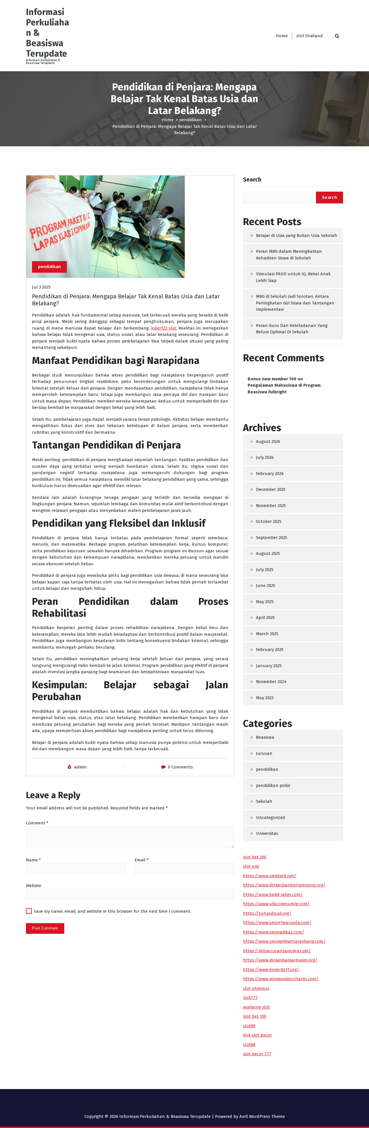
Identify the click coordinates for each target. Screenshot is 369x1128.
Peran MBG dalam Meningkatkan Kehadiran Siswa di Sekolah (289, 255)
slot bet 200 (254, 857)
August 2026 (268, 441)
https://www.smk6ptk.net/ (269, 875)
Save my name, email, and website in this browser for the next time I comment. (112, 911)
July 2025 (264, 569)
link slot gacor (257, 1035)
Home (282, 35)
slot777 (250, 997)
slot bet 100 (254, 1016)
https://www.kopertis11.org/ (271, 969)
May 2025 (265, 601)
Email (142, 860)
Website (33, 885)
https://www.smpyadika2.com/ (273, 932)
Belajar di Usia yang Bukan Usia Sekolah (296, 235)
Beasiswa (265, 737)
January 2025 (269, 665)
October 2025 (268, 521)
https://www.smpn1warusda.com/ (277, 922)
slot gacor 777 (257, 1053)
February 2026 (270, 473)
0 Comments (180, 767)
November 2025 (271, 505)
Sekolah (264, 801)
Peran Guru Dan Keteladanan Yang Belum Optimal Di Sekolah (291, 329)
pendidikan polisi (273, 785)
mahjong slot (256, 1007)
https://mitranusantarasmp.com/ (277, 950)
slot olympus (256, 988)
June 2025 (265, 585)
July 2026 (265, 457)
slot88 (249, 1025)
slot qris (251, 866)
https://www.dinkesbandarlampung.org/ (284, 885)
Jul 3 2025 (41, 287)
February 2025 (269, 649)
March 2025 (267, 633)
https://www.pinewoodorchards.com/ (281, 978)
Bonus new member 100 (272, 378)
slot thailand (309, 35)
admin (80, 767)
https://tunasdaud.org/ (267, 913)
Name (33, 860)
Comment (37, 823)
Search (252, 179)
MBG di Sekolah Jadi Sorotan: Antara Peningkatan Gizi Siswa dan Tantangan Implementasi (295, 303)
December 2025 (270, 489)
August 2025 (268, 553)
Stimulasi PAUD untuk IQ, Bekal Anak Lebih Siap (293, 277)
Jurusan (264, 753)
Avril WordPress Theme (262, 1116)
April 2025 (265, 617)
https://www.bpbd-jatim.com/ (273, 894)
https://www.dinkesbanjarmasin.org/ (280, 960)
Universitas (267, 833)
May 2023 (265, 697)
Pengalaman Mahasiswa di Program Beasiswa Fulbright (284, 388)
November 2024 (271, 681)
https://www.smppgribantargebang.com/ (284, 941)
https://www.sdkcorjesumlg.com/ (276, 903)
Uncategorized (270, 817)
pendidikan (190, 119)
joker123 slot (164, 328)
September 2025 (271, 537)
